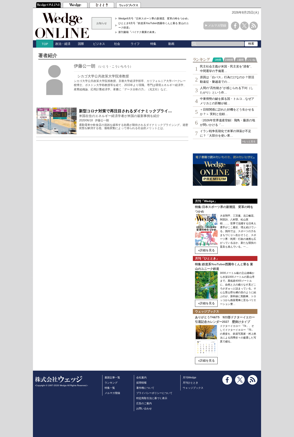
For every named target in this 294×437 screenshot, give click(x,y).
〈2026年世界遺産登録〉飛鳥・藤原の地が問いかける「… (227, 122)
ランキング (111, 382)
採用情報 (141, 382)
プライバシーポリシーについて (154, 393)
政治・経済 (62, 43)
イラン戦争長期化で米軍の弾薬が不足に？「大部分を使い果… (225, 133)
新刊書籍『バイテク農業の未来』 (137, 32)
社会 (117, 43)
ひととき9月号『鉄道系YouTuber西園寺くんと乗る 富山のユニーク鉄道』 (154, 25)
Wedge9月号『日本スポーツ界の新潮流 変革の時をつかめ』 (154, 18)
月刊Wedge (189, 377)
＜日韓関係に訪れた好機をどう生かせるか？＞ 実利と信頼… (227, 112)
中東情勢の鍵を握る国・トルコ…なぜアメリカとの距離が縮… (227, 101)
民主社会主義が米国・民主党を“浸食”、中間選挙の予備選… (226, 69)
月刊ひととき (190, 382)
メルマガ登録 (217, 25)
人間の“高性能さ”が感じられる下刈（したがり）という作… (226, 90)
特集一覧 (110, 387)
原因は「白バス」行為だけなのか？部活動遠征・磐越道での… (227, 79)
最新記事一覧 (112, 377)
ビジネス (99, 43)
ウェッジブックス (193, 387)
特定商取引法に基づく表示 (151, 398)
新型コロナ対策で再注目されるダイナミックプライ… (125, 111)
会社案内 (141, 377)
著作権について (145, 387)
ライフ (135, 43)
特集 (153, 43)
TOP (45, 44)
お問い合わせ (144, 408)
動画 (171, 43)
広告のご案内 (144, 403)
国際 (81, 43)
